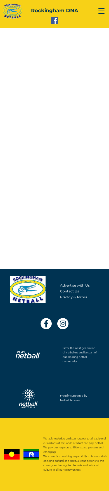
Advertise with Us (75, 285)
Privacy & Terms (73, 297)
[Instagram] (62, 323)
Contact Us (69, 291)
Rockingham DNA (54, 11)
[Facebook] (54, 20)
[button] (101, 11)
